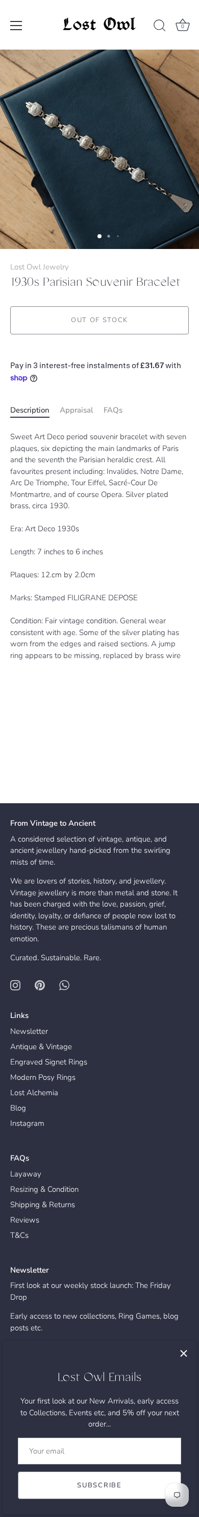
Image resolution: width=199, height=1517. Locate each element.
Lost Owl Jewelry (39, 267)
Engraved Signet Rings (48, 1062)
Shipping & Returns (42, 1204)
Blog (18, 1108)
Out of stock (99, 320)
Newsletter (29, 1031)
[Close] (183, 1353)
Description (29, 410)
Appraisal (76, 410)
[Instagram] (15, 985)
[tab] (35, 410)
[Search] (159, 27)
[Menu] (16, 25)
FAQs (113, 410)
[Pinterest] (40, 985)
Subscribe (99, 1485)
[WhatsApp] (64, 985)
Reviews (24, 1220)
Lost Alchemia (34, 1093)
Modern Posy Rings (43, 1077)
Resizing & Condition (44, 1189)
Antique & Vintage (41, 1046)
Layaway (25, 1174)
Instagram (27, 1123)
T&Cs (19, 1235)
